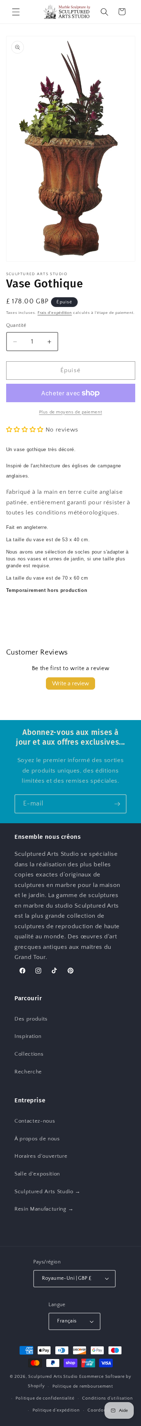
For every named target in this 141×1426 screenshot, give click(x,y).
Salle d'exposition (37, 1174)
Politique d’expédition (56, 1410)
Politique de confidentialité (45, 1398)
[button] (16, 11)
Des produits (31, 1019)
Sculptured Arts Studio (53, 1376)
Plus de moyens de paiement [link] (70, 412)
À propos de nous (37, 1139)
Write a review (70, 683)
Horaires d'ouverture (40, 1156)
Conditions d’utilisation (107, 1398)
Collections (28, 1054)
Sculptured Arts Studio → (47, 1192)
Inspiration (27, 1036)
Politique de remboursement (82, 1386)
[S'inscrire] (117, 804)
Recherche (28, 1072)
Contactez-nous (34, 1121)
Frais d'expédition (55, 313)
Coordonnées (101, 1410)
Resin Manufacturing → (44, 1209)
